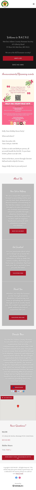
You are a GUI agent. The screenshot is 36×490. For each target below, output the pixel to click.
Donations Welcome (18, 317)
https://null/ (19, 473)
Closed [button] (7, 450)
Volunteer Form (18, 273)
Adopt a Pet (18, 58)
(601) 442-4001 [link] (18, 65)
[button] (33, 4)
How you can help (18, 231)
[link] (4, 4)
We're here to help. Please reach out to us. (18, 457)
